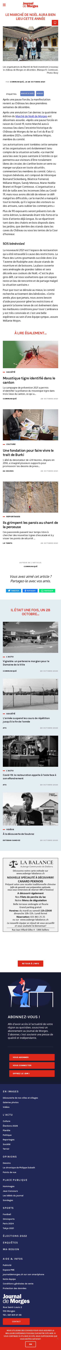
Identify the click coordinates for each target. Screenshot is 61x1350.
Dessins (7, 1163)
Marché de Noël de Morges (31, 116)
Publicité (7, 1265)
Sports (8, 1208)
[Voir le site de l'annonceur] (30, 895)
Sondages (8, 1200)
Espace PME (8, 1270)
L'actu (8, 1114)
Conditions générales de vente (18, 1283)
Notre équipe (9, 1279)
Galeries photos (11, 1102)
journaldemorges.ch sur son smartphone (23, 1274)
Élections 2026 (10, 1126)
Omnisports (9, 1219)
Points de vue (9, 1172)
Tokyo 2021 (8, 1228)
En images (11, 1091)
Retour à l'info (30, 963)
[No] (57, 1338)
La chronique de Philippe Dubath (19, 1167)
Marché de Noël (27, 93)
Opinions (10, 1156)
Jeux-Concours (10, 1191)
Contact (16, 1321)
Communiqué (17, 82)
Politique (7, 1135)
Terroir (6, 1149)
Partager (48, 591)
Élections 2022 (15, 1236)
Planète (6, 1130)
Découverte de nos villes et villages (20, 1098)
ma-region (11, 1249)
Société (6, 1144)
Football (7, 1214)
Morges (40, 93)
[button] (4, 5)
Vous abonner (21, 1057)
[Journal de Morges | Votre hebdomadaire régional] (30, 5)
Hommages (8, 1186)
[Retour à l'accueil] (16, 1299)
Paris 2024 (8, 1223)
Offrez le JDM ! (21, 1073)
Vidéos (6, 1107)
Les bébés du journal (13, 1195)
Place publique (15, 1180)
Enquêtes (10, 1242)
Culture (6, 1121)
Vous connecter (22, 1065)
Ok (30, 1344)
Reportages (8, 1139)
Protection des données (14, 1288)
